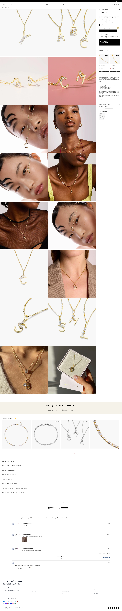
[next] (120, 437)
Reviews (100, 101)
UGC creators (95, 584)
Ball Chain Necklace (102, 65)
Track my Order (33, 591)
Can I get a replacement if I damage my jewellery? (14, 488)
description (101, 74)
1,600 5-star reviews (109, 108)
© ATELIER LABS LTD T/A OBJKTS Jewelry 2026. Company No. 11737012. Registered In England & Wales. (13, 608)
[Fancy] (118, 608)
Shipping (32, 582)
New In (72, 4)
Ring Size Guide (64, 582)
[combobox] (16, 518)
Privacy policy (95, 589)
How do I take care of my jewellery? (11, 465)
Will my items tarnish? (7, 479)
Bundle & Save (77, 4)
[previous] (1, 437)
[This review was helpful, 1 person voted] (107, 544)
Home (2, 7)
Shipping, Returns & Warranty (104, 104)
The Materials (101, 99)
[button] (118, 28)
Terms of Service (95, 591)
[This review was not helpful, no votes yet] (108, 530)
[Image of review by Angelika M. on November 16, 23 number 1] (24, 539)
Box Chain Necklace (113, 65)
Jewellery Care (64, 584)
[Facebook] (108, 608)
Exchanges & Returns (34, 589)
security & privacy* (16, 590)
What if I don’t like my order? (9, 483)
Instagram (106, 34)
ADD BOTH (104, 71)
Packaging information (65, 591)
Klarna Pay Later (95, 593)
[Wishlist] (114, 4)
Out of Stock (107, 28)
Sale (62, 593)
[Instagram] (110, 608)
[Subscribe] (27, 588)
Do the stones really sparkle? (9, 474)
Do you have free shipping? (9, 461)
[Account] (116, 4)
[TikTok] (112, 608)
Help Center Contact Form (35, 587)
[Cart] (118, 4)
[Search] (112, 4)
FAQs (32, 584)
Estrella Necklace (113, 91)
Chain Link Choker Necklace (105, 92)
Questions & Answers (61, 556)
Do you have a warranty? (8, 470)
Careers (94, 582)
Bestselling (68, 4)
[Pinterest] (114, 608)
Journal (63, 587)
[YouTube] (116, 608)
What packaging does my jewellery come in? (13, 492)
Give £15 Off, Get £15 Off (97, 587)
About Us (63, 589)
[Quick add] (104, 119)
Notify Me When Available (107, 30)
